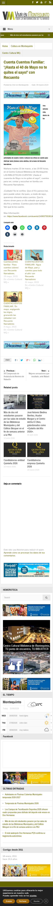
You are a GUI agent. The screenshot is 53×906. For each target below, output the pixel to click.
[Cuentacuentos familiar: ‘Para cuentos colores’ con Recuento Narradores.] (13, 255)
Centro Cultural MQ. (11, 53)
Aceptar (9, 901)
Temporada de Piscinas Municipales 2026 (22, 803)
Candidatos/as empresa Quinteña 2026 (36, 463)
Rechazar (22, 901)
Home (5, 46)
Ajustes (37, 901)
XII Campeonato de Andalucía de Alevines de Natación (14, 375)
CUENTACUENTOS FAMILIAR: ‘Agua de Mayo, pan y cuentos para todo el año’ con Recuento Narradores (34, 270)
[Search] (46, 597)
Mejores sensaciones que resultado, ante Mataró (39, 373)
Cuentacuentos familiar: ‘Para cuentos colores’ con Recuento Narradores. (11, 268)
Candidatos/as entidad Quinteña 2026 (14, 462)
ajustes (33, 895)
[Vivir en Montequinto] (27, 15)
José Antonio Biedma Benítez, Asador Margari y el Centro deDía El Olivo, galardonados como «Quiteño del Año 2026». (37, 422)
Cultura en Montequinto (22, 46)
